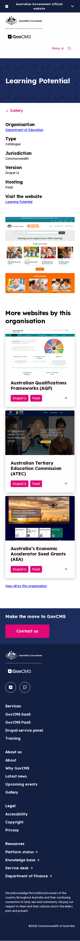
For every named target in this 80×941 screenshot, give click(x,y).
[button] (27, 631)
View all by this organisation (26, 586)
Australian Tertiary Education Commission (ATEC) (36, 468)
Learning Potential (18, 202)
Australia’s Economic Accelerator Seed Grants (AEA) (38, 554)
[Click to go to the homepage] (23, 28)
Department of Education (24, 130)
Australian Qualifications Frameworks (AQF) (38, 385)
